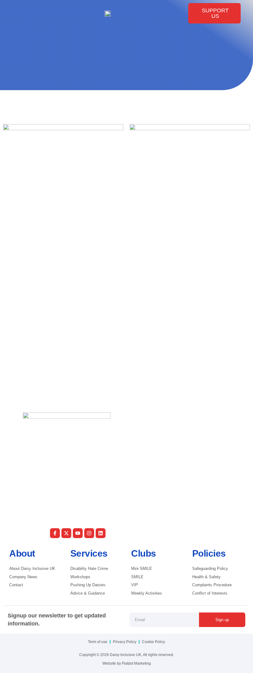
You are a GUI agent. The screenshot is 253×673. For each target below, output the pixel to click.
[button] (19, 13)
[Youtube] (78, 533)
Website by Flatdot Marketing (126, 663)
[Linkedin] (101, 533)
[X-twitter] (66, 533)
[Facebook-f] (55, 533)
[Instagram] (89, 533)
